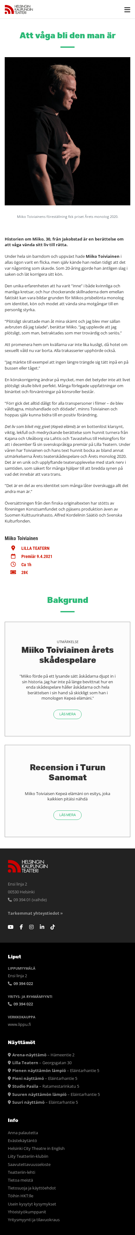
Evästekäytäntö (22, 1140)
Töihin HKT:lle (20, 1196)
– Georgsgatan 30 (42, 1062)
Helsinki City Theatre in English (36, 1148)
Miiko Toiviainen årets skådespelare (67, 654)
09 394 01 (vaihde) (30, 899)
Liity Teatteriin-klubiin (28, 1156)
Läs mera (67, 714)
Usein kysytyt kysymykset (32, 1204)
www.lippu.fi (19, 1024)
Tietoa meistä (20, 1180)
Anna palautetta (23, 1132)
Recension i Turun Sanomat (67, 772)
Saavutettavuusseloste (29, 1164)
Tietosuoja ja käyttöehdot (32, 1188)
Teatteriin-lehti (21, 1172)
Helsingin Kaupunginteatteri (19, 9)
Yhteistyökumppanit (27, 1212)
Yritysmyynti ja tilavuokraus (34, 1219)
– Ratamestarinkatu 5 (45, 1086)
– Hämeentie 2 (43, 1055)
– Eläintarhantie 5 (55, 1070)
